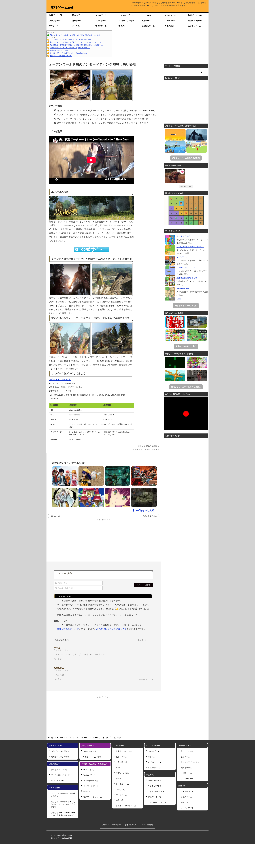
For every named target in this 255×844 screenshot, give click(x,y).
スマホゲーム (101, 15)
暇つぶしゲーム (187, 751)
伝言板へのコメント (59, 770)
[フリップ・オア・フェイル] (175, 147)
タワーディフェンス (158, 802)
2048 (118, 768)
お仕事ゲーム (186, 773)
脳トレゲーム (121, 757)
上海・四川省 (121, 762)
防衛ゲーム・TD (195, 15)
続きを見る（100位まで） (186, 305)
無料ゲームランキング (60, 757)
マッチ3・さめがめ (126, 20)
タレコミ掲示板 (57, 780)
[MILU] (64, 476)
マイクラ (122, 26)
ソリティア (53, 26)
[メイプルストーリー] (90, 497)
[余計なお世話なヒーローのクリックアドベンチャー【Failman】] (197, 375)
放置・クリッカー (157, 791)
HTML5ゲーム (89, 770)
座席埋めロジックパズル (59, 50)
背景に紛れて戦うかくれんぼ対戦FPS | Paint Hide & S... (70, 48)
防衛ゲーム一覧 (154, 797)
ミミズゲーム (186, 797)
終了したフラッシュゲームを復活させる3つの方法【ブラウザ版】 (63, 804)
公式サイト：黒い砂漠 (60, 379)
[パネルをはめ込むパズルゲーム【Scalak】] (175, 322)
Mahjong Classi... (184, 288)
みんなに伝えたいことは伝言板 (111, 629)
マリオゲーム (101, 26)
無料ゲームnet (61, 7)
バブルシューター (155, 762)
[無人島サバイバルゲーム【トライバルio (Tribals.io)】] (197, 322)
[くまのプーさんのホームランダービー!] (170, 250)
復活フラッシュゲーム (92, 797)
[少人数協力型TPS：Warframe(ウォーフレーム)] (117, 476)
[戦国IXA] (64, 497)
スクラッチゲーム (90, 786)
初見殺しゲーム (148, 26)
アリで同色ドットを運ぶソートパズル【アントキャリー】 (71, 39)
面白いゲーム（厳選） (94, 757)
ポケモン (184, 802)
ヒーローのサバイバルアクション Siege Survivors (68, 53)
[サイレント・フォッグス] (196, 135)
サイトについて (131, 825)
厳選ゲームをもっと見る (186, 346)
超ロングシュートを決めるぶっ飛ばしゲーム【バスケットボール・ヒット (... (77, 42)
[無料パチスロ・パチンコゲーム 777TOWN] (143, 476)
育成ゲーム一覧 (154, 780)
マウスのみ (169, 26)
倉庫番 (118, 778)
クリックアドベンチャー (191, 762)
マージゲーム (121, 795)
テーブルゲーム (122, 784)
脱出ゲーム (185, 757)
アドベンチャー (171, 15)
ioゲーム (151, 757)
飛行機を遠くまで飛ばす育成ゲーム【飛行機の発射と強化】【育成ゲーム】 (77, 45)
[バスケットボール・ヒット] (175, 135)
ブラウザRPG (55, 20)
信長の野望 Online (150, 516)
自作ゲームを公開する (60, 751)
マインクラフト (187, 791)
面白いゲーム (77, 15)
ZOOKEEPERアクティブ (187, 278)
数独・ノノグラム (195, 20)
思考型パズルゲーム (124, 751)
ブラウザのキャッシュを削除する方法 (63, 794)
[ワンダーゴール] (196, 147)
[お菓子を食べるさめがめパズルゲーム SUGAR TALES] (197, 362)
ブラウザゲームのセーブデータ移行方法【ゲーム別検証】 (63, 814)
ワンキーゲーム (187, 778)
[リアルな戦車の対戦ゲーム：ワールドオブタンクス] (143, 497)
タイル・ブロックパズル (126, 806)
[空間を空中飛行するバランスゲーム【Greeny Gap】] (175, 362)
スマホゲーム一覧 (90, 781)
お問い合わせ (147, 825)
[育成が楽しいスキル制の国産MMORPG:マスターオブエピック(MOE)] (90, 476)
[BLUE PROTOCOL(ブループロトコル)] (117, 497)
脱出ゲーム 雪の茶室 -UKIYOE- (61, 56)
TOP (59, 737)
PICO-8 (86, 791)
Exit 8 (179, 299)
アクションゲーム (125, 15)
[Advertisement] (160, 43)
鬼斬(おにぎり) (55, 516)
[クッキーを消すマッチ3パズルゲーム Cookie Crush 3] (175, 335)
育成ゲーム (77, 20)
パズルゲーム (101, 20)
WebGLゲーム (89, 775)
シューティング (154, 768)
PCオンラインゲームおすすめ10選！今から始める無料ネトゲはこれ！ (75, 35)
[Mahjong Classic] (170, 292)
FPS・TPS (146, 15)
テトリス (76, 26)
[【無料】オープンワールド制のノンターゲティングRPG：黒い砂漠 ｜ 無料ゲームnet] (175, 176)
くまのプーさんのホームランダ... (190, 247)
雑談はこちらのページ (68, 629)
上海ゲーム (146, 20)
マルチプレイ (170, 20)
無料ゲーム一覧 (55, 15)
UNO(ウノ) (120, 789)
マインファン (182, 257)
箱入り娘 (119, 800)
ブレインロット (187, 808)
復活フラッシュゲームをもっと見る (186, 387)
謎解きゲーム (186, 768)
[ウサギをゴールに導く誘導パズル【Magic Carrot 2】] (175, 375)
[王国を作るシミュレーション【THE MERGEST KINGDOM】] (197, 335)
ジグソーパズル (122, 773)
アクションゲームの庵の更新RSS (186, 158)
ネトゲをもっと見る (143, 510)
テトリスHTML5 (183, 236)
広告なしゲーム (194, 26)
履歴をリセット (186, 186)
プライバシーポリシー (111, 825)
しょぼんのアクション (186, 267)
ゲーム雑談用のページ (60, 775)
